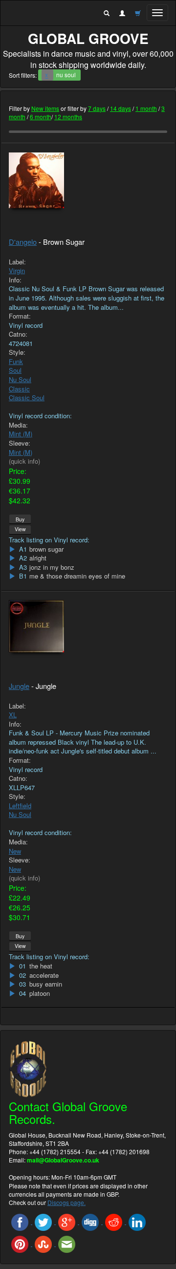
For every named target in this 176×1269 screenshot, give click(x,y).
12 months (68, 116)
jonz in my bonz (51, 567)
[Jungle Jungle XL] (88, 626)
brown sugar (46, 549)
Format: (20, 316)
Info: (15, 280)
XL (13, 714)
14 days (120, 108)
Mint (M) (20, 433)
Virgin (17, 270)
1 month (146, 108)
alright (37, 558)
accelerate (44, 975)
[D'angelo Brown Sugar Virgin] (88, 180)
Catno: (18, 334)
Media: (18, 425)
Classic (19, 388)
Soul (15, 370)
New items (45, 108)
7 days (97, 108)
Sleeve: (19, 443)
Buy (20, 519)
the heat (40, 966)
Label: (17, 262)
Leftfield (20, 805)
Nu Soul (20, 379)
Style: (17, 352)
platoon (39, 993)
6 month (40, 116)
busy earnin (45, 984)
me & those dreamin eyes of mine (77, 576)
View (20, 529)
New (15, 851)
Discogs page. (66, 1202)
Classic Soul (26, 397)
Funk (16, 361)
